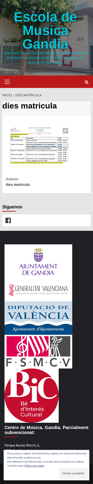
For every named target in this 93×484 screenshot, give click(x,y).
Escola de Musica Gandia (45, 30)
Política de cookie (34, 465)
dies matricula (18, 182)
